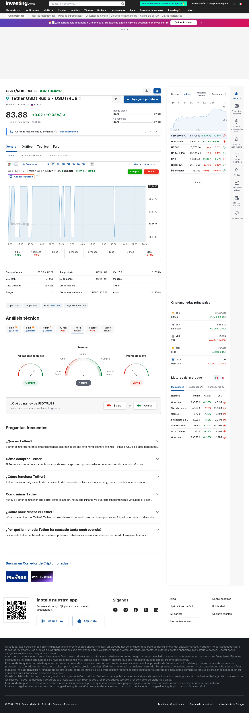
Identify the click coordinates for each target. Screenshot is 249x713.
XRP (178, 336)
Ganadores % (196, 387)
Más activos (177, 387)
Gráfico (27, 146)
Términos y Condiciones (171, 704)
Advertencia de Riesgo (231, 704)
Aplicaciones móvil (181, 606)
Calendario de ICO (149, 16)
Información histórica (32, 155)
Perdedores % (216, 387)
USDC (179, 359)
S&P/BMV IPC (178, 135)
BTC (178, 313)
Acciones (217, 94)
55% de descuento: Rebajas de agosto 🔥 (163, 3)
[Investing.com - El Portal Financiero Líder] (20, 3)
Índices (187, 94)
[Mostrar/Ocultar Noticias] (92, 164)
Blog (173, 598)
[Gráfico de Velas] (9, 164)
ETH (178, 324)
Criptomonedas (16, 16)
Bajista (118, 405)
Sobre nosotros (221, 598)
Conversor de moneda (97, 16)
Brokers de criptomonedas (124, 16)
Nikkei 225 (177, 164)
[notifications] (234, 3)
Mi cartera (176, 613)
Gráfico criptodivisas (172, 16)
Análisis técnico (22, 318)
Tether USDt (55, 305)
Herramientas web (181, 621)
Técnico (43, 146)
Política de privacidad (201, 704)
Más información (69, 131)
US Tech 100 (178, 153)
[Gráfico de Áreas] (16, 164)
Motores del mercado (186, 377)
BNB (178, 348)
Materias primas (201, 94)
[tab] (13, 329)
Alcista (148, 405)
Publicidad (218, 606)
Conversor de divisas (59, 155)
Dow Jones (177, 141)
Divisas (175, 94)
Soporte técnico (222, 613)
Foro (56, 146)
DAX (173, 159)
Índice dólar (177, 170)
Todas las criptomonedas (42, 16)
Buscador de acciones (151, 10)
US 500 (175, 147)
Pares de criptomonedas (70, 16)
